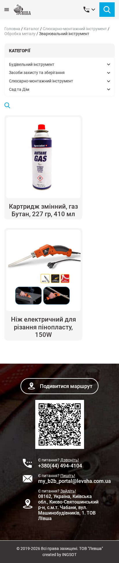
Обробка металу (20, 33)
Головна (12, 28)
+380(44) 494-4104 (60, 466)
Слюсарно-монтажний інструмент (75, 28)
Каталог (31, 28)
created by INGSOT (59, 554)
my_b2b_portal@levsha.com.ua (74, 481)
